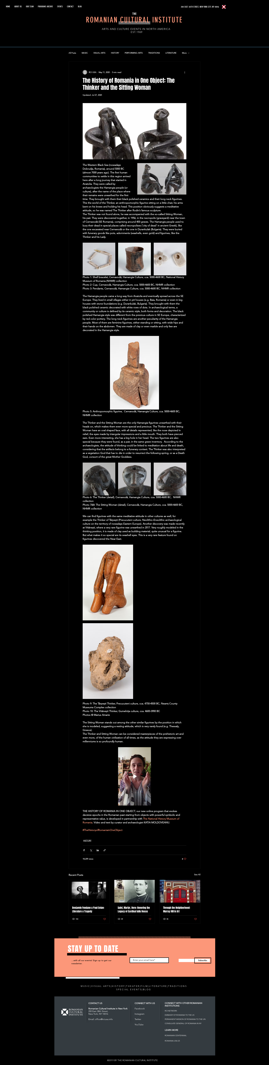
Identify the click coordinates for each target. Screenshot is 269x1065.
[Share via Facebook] (84, 850)
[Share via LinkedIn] (97, 850)
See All (197, 874)
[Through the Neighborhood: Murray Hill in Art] (180, 891)
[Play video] (134, 776)
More (184, 53)
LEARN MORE (171, 1030)
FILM (144, 986)
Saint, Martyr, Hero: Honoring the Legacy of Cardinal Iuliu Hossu (134, 909)
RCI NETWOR (170, 1011)
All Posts (72, 53)
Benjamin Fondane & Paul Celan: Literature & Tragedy (88, 909)
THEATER (133, 986)
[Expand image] (99, 259)
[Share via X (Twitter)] (91, 850)
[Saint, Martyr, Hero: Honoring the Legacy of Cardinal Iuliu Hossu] (134, 891)
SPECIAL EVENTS (129, 989)
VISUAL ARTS (99, 53)
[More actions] (184, 72)
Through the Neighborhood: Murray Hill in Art (176, 909)
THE (134, 13)
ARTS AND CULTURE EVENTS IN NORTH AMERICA (136, 29)
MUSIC (85, 53)
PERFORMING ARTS (134, 53)
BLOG (147, 989)
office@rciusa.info (104, 1019)
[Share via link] (104, 850)
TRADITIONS (154, 53)
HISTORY (115, 53)
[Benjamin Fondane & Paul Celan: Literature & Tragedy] (89, 891)
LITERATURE (170, 53)
